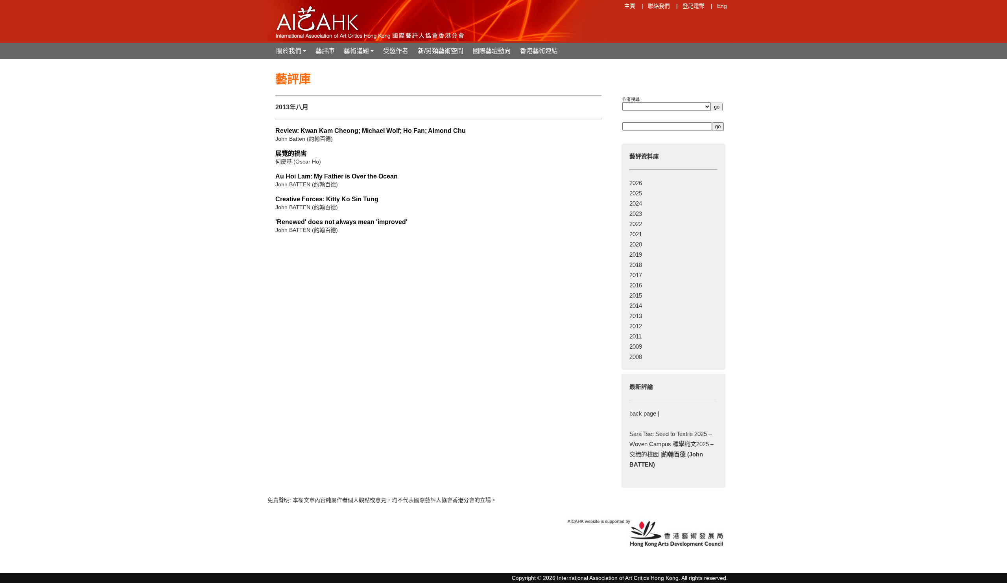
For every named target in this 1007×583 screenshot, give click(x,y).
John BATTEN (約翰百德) (306, 184)
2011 (635, 336)
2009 (635, 346)
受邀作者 (395, 51)
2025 (635, 193)
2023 (635, 213)
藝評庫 (324, 51)
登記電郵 (693, 6)
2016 (635, 285)
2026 (635, 183)
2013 (635, 316)
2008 (635, 356)
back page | (644, 413)
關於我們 (292, 53)
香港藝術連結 (539, 51)
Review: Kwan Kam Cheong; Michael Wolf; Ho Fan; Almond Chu (370, 130)
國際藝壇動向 (492, 51)
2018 (635, 264)
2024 (635, 203)
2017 (635, 275)
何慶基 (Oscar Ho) (298, 161)
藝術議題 (359, 53)
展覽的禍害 (291, 153)
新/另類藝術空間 (440, 51)
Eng (722, 6)
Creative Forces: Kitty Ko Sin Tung (326, 199)
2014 (635, 305)
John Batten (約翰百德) (304, 139)
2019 (635, 254)
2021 (635, 234)
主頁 (629, 6)
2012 (635, 326)
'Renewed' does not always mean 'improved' (341, 222)
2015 (635, 295)
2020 (635, 244)
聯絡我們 (659, 6)
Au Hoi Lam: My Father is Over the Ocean (336, 176)
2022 (635, 224)
